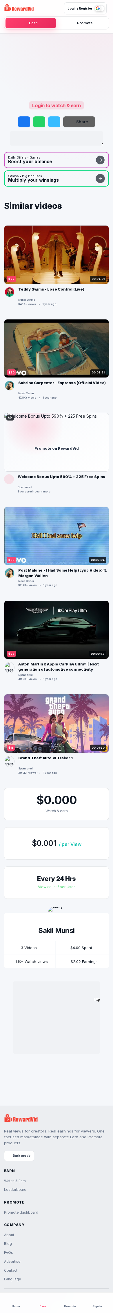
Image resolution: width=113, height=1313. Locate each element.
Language (12, 1279)
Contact (10, 1270)
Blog (8, 1243)
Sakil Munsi (56, 930)
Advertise (12, 1261)
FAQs (8, 1252)
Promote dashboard (21, 1212)
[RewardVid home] (19, 8)
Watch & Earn (15, 1181)
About (9, 1235)
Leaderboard (15, 1189)
